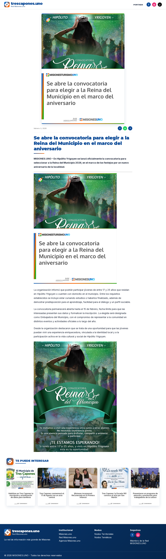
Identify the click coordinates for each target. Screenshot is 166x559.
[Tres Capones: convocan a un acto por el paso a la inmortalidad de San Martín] (114, 487)
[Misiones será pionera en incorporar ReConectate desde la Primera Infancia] (83, 487)
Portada (138, 5)
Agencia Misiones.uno (69, 540)
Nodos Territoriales (103, 534)
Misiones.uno (65, 534)
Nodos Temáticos (103, 537)
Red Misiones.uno (67, 537)
